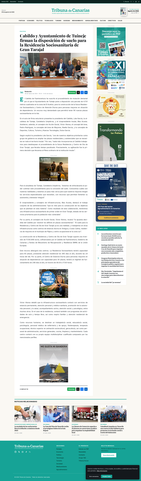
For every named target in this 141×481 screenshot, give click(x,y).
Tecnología (49, 20)
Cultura (103, 20)
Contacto (20, 1)
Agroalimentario (91, 20)
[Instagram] (136, 1)
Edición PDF (5, 1)
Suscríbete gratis (108, 455)
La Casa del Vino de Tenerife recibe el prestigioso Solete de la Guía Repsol (56, 428)
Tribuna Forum (84, 461)
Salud (120, 20)
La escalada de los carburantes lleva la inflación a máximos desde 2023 (27, 428)
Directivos (112, 20)
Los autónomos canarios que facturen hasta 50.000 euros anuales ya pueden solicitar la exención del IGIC (111, 237)
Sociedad (66, 20)
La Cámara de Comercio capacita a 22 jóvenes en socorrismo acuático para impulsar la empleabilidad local (84, 429)
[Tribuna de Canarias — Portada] (70, 11)
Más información (102, 471)
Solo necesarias (94, 476)
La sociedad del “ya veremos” (111, 282)
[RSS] (30, 452)
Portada (22, 20)
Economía (30, 20)
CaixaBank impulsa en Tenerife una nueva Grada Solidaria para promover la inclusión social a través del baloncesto (112, 429)
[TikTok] (138, 1)
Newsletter (13, 1)
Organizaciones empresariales (25, 424)
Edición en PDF (84, 449)
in (86, 92)
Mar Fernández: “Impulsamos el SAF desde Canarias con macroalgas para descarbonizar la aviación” (112, 274)
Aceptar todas (107, 476)
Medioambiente (77, 20)
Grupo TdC (82, 458)
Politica (39, 20)
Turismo (58, 20)
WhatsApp (72, 92)
